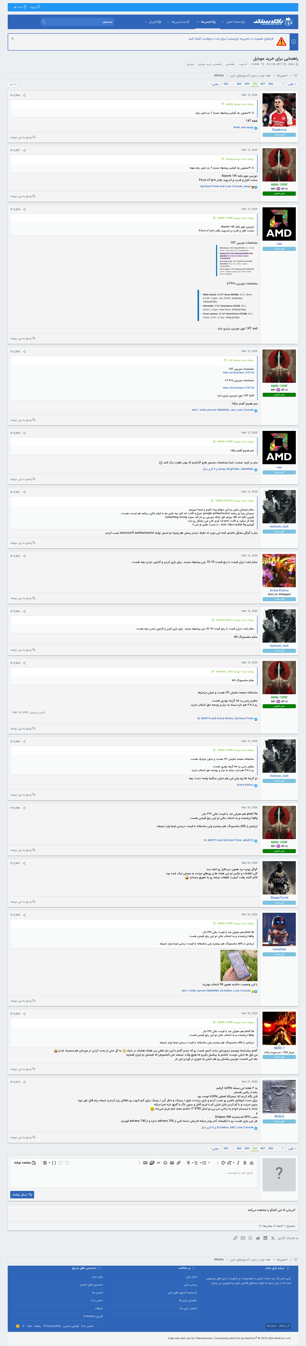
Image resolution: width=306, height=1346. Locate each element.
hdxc (292, 64)
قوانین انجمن (71, 1326)
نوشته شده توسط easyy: (239, 104)
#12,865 (15, 741)
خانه (29, 1326)
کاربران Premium (93, 1316)
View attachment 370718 (238, 388)
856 (271, 84)
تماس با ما (97, 1300)
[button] (223, 22)
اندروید (243, 64)
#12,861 (15, 492)
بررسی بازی (190, 1285)
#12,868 (15, 915)
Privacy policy (52, 1326)
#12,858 (15, 209)
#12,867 (15, 863)
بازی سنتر (97, 1277)
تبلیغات (99, 1308)
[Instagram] (29, 1338)
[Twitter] (23, 1338)
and (243, 127)
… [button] (277, 84)
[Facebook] (35, 1338)
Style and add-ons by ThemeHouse (190, 1338)
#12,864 (15, 663)
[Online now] (279, 1044)
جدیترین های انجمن (91, 1285)
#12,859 (15, 352)
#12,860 (15, 433)
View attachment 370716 (238, 373)
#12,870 (15, 1082)
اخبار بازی (191, 1277)
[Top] (23, 1326)
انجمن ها (97, 1292)
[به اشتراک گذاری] (24, 95)
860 (239, 84)
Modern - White (277, 1326)
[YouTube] (17, 1338)
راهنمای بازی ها (188, 1300)
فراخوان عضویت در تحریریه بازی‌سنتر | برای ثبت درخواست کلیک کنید (231, 38)
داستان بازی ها (188, 1308)
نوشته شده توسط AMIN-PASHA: (234, 501)
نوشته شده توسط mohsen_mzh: (234, 671)
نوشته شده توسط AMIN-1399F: (235, 218)
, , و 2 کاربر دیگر (228, 469)
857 (263, 84)
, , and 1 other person (222, 410)
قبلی (290, 84)
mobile (255, 64)
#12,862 (15, 556)
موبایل (190, 64)
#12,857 (15, 150)
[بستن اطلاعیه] (13, 39)
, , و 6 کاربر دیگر (227, 1128)
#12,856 (15, 95)
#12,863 (15, 611)
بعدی (216, 84)
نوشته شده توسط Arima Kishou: (235, 620)
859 (247, 84)
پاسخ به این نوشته (21, 137)
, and (225, 186)
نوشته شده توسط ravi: (241, 360)
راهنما (37, 1326)
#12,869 (15, 1014)
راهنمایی (230, 64)
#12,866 (15, 808)
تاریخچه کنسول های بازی (182, 1292)
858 (255, 84)
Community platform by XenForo (252, 1338)
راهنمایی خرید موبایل (210, 64)
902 (226, 84)
